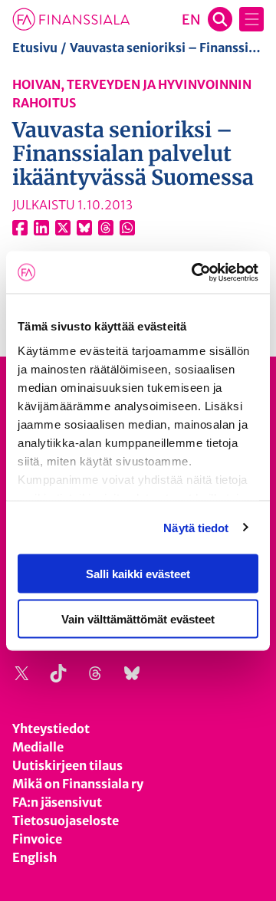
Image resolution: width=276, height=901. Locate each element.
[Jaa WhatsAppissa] (127, 227)
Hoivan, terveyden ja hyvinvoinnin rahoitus (131, 93)
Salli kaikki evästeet (138, 573)
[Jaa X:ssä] (63, 227)
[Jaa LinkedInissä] (41, 227)
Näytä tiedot (195, 527)
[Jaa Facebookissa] (20, 227)
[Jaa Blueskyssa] (84, 227)
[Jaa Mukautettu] (105, 227)
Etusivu (35, 47)
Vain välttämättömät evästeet (138, 618)
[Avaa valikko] (251, 19)
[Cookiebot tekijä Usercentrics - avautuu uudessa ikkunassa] (194, 272)
